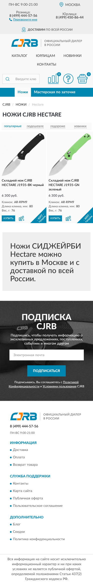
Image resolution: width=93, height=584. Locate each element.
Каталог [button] (20, 56)
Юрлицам (45, 56)
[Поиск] (7, 79)
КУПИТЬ (8, 218)
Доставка (20, 450)
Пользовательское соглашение (37, 506)
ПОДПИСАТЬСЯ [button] (46, 371)
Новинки (72, 56)
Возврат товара (25, 465)
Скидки (19, 532)
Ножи (23, 92)
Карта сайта (22, 491)
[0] (82, 79)
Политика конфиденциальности (39, 539)
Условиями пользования (59, 386)
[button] (23, 19)
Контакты (46, 64)
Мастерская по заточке (54, 92)
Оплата (19, 457)
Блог (17, 524)
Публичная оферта (28, 498)
